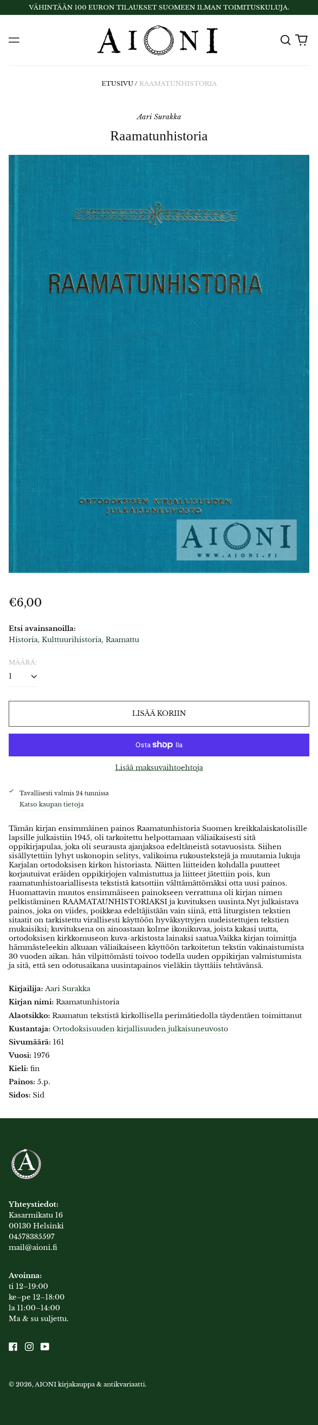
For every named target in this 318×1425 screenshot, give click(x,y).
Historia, (24, 639)
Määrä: (23, 662)
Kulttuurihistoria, (73, 639)
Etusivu (117, 83)
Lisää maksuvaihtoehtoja (159, 767)
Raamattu (122, 639)
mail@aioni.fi (33, 1247)
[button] (285, 40)
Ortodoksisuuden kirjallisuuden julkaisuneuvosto (140, 1029)
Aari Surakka (67, 989)
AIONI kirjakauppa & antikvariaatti (90, 1384)
